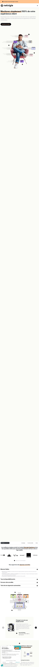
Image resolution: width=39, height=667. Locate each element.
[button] (3, 627)
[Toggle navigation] (37, 5)
